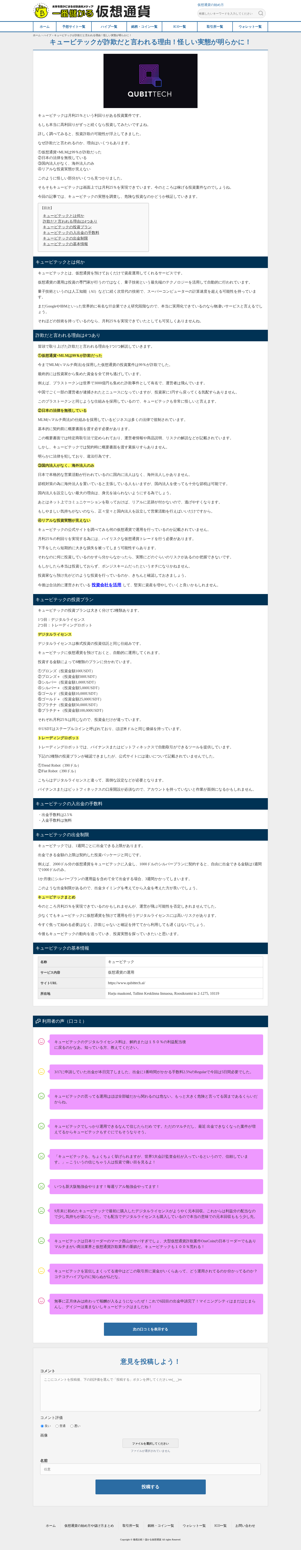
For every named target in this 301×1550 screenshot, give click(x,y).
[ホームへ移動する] (91, 16)
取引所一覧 (131, 1525)
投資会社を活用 (106, 585)
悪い (77, 1426)
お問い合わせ (245, 1525)
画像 (44, 1435)
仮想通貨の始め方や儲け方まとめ (89, 1525)
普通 (62, 1426)
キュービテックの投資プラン (67, 227)
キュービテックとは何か (63, 216)
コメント (47, 1371)
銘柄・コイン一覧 (161, 1525)
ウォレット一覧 (194, 1525)
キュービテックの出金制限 (65, 238)
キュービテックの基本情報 (65, 244)
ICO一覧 (220, 1525)
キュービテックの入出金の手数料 (71, 233)
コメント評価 (51, 1418)
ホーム (51, 1525)
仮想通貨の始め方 (211, 5)
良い (48, 1426)
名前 (44, 1461)
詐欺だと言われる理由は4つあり (70, 221)
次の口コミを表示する (150, 1329)
